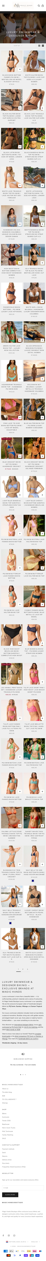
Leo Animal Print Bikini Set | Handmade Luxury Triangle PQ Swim (11, 690)
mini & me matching (30, 1027)
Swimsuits (5, 1117)
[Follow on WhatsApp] (14, 1235)
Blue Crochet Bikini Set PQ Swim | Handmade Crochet (12, 464)
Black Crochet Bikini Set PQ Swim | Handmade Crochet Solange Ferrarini (34, 465)
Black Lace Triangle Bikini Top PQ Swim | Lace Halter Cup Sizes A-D (34, 117)
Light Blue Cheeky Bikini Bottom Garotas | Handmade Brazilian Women (34, 504)
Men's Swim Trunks (8, 1128)
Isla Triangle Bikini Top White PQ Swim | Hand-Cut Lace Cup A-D (12, 956)
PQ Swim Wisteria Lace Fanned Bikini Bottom (11, 540)
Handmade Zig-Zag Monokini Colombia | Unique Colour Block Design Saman (12, 233)
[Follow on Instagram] (9, 1235)
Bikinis (4, 1114)
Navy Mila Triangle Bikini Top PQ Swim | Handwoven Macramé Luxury (12, 913)
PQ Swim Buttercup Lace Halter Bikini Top (34, 575)
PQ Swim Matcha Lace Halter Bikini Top (34, 764)
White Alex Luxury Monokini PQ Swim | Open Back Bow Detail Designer (34, 956)
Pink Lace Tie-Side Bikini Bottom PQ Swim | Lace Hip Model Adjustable (11, 426)
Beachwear (5, 1124)
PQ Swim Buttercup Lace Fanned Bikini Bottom (12, 576)
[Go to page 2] (27, 969)
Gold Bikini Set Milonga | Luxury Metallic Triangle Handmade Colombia (34, 388)
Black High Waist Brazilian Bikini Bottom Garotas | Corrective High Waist (11, 652)
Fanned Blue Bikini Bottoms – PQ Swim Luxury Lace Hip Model (11, 309)
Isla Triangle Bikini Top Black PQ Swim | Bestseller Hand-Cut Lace (34, 272)
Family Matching (7, 1135)
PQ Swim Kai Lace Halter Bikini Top (12, 611)
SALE (4, 1138)
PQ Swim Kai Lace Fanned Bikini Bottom (12, 798)
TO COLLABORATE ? (9, 1099)
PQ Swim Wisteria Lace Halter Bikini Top (34, 540)
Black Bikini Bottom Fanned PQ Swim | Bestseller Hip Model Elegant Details (12, 78)
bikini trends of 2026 (13, 1030)
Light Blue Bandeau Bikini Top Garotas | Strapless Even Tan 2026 (12, 504)
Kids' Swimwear (7, 1131)
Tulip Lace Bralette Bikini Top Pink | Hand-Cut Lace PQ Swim (34, 726)
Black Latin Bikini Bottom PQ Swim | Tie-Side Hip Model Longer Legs (11, 156)
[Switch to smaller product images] (43, 45)
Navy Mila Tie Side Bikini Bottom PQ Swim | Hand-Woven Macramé (34, 872)
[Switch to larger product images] (39, 45)
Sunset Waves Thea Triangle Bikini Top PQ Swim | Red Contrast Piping (34, 835)
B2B (3, 1096)
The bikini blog (7, 1092)
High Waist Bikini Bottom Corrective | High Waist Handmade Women (12, 272)
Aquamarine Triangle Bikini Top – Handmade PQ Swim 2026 (12, 387)
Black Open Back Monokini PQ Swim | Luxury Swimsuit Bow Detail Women (34, 349)
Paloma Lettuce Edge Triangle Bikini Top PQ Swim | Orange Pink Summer (12, 835)
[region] (23, 1062)
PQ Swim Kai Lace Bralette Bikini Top (34, 798)
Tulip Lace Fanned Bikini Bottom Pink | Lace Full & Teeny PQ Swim (11, 727)
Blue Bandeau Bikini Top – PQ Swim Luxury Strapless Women (34, 651)
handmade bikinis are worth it (28, 1039)
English (34, 1242)
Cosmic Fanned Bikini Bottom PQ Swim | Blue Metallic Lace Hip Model (34, 613)
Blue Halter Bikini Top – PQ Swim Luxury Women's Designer (34, 425)
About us (5, 1089)
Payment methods (8, 1149)
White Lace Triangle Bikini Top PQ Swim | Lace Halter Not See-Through (12, 194)
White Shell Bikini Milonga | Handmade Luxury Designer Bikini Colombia (34, 310)
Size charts (5, 1163)
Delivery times (7, 1160)
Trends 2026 (6, 1121)
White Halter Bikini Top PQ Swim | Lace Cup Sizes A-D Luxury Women (34, 78)
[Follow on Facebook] (3, 1235)
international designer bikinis (23, 1025)
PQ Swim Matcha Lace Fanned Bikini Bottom (12, 764)
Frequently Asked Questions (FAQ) (13, 1167)
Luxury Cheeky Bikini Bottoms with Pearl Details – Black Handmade (34, 913)
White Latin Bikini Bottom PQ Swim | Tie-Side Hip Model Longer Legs (34, 194)
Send (4, 1153)
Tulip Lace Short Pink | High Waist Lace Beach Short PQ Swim (34, 690)
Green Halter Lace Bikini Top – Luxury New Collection (12, 348)
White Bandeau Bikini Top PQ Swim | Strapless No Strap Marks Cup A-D (34, 233)
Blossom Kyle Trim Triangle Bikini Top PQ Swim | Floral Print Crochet (12, 873)
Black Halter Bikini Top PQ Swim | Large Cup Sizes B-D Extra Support (12, 117)
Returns (4, 1156)
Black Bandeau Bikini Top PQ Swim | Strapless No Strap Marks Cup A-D (34, 156)
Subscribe (10, 1195)
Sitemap (5, 1103)
